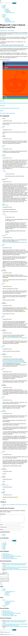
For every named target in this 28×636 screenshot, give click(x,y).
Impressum (7, 10)
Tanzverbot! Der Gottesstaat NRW (10, 558)
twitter (4, 546)
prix (25, 103)
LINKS (4, 6)
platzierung (22, 103)
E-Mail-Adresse (3, 527)
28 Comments (11, 30)
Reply (4, 126)
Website (1, 529)
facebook (4, 542)
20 (4, 579)
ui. (6, 30)
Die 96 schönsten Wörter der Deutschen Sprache (17, 563)
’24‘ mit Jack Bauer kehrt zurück (12, 568)
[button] (5, 62)
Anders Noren (7, 634)
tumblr (4, 548)
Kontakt (7, 8)
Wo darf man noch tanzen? (8, 557)
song (27, 103)
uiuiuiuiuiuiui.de (6, 632)
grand (16, 103)
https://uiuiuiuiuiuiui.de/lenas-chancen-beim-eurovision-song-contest (14, 46)
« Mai (1, 584)
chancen (6, 103)
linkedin (4, 547)
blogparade (2, 100)
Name (1, 524)
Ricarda (4, 155)
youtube (4, 545)
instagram (5, 544)
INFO (4, 7)
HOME (4, 5)
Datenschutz (7, 11)
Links (4, 535)
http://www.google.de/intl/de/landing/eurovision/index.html (15, 242)
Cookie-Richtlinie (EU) (10, 12)
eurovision (13, 103)
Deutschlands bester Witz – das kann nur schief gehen (16, 567)
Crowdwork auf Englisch (8, 554)
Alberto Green (5, 205)
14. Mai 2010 (3, 30)
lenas (18, 103)
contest (9, 103)
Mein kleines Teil (6, 553)
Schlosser (5, 411)
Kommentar (3, 514)
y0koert (4, 235)
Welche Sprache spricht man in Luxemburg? (12, 556)
